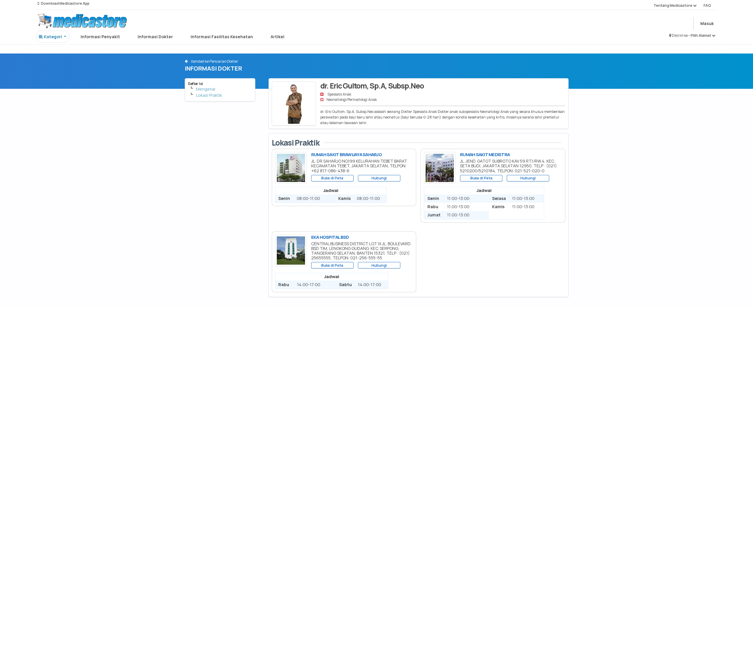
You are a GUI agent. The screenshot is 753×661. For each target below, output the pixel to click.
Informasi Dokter (155, 36)
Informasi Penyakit (100, 36)
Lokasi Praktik (209, 95)
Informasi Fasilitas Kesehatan (222, 36)
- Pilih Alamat (700, 35)
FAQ (707, 5)
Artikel (277, 36)
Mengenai (205, 89)
